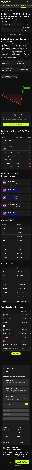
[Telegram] (10, 372)
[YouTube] (7, 372)
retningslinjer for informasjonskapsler (15, 458)
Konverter (3, 10)
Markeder (23, 5)
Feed (2, 5)
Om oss (5, 427)
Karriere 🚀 (6, 429)
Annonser (5, 440)
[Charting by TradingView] (3, 106)
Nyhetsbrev (9, 5)
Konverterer (20, 429)
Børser (18, 432)
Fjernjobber (6, 442)
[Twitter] (4, 372)
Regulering (20, 442)
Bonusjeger (16, 5)
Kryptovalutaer (21, 427)
